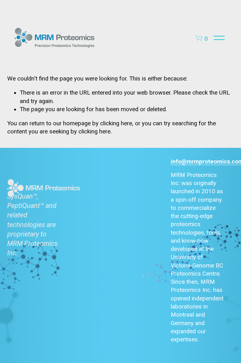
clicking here (116, 123)
